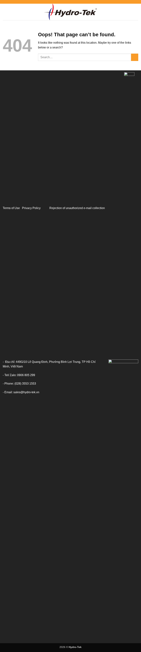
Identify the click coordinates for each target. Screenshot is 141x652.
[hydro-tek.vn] (70, 12)
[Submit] (134, 57)
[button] (5, 11)
